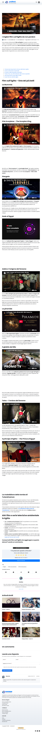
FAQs (3, 718)
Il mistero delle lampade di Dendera (13, 72)
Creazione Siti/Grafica (6, 720)
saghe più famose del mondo (12, 537)
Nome (4, 659)
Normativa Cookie (5, 705)
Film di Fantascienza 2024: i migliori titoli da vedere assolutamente (10, 624)
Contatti (3, 719)
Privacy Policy (4, 704)
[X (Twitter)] (28, 572)
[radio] (16, 555)
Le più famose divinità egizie (11, 77)
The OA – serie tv (6, 609)
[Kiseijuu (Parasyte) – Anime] (31, 603)
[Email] (36, 572)
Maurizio (8, 676)
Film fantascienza (22, 566)
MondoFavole (4, 721)
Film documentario (12, 566)
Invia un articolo (5, 712)
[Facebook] (6, 572)
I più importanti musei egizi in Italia (13, 75)
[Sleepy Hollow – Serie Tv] (31, 632)
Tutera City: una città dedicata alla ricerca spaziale (17, 74)
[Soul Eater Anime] (11, 632)
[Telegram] (21, 572)
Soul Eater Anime (6, 638)
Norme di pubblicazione (6, 701)
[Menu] (3, 2)
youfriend (12, 2)
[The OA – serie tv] (11, 603)
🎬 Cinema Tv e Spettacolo (31, 39)
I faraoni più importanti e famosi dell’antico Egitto (17, 69)
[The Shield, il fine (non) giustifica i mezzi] (31, 617)
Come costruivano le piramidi (12, 70)
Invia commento (7, 670)
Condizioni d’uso (5, 703)
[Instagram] (39, 730)
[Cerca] (36, 2)
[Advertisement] (21, 8)
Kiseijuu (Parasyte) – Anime (28, 609)
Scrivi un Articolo (21, 560)
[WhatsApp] (13, 572)
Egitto (4, 566)
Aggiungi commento (7, 663)
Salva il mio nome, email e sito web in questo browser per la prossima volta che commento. (20, 667)
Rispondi (37, 676)
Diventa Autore (5, 709)
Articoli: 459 (21, 589)
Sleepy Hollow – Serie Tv (27, 638)
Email (17, 659)
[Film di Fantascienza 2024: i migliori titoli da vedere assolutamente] (11, 617)
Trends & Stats (5, 713)
